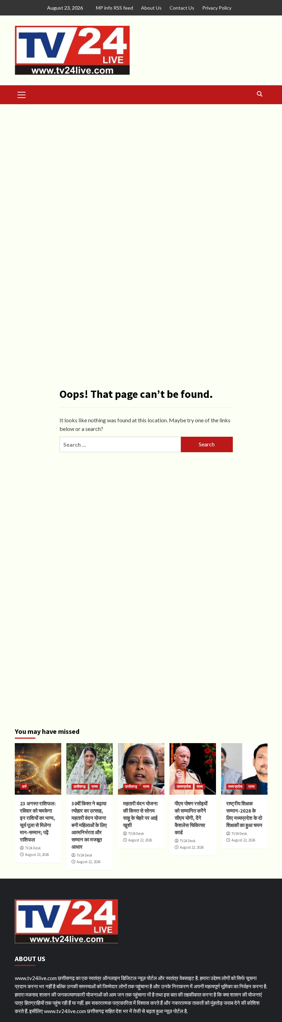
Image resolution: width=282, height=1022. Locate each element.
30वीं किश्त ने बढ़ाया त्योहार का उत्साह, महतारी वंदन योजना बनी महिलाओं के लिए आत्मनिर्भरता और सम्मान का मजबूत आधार (89, 825)
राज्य (94, 786)
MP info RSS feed (114, 8)
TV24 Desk (33, 848)
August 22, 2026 (88, 861)
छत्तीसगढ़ (80, 786)
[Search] (260, 94)
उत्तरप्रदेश (184, 786)
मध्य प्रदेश (235, 786)
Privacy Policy (216, 8)
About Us (151, 8)
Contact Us (182, 8)
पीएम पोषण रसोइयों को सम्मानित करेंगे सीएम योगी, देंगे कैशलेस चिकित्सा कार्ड (191, 818)
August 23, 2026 (37, 854)
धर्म (24, 786)
